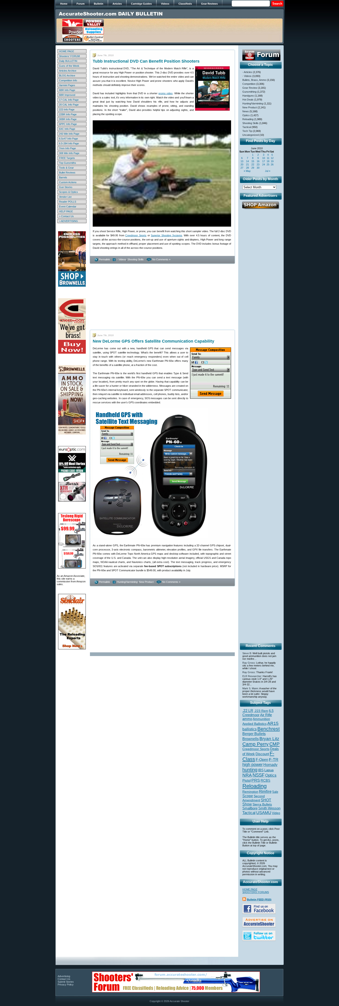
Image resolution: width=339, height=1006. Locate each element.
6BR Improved (67, 95)
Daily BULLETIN (68, 61)
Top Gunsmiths (67, 162)
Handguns (248, 95)
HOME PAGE (66, 51)
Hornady (270, 765)
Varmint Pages (67, 85)
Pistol (246, 780)
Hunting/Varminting (127, 582)
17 (263, 161)
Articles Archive (67, 70)
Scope (247, 796)
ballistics (249, 729)
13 (242, 161)
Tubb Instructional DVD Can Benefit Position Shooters (146, 61)
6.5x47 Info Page (68, 138)
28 (247, 167)
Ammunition (261, 719)
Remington (250, 791)
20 (242, 164)
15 (252, 161)
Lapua (269, 770)
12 (272, 158)
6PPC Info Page (68, 124)
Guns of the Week (69, 65)
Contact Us (64, 979)
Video (276, 813)
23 (258, 164)
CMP (274, 744)
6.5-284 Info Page (69, 143)
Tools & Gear (66, 167)
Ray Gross (248, 662)
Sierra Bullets (262, 804)
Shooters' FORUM (69, 56)
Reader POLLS (67, 201)
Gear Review (249, 87)
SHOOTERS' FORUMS (255, 892)
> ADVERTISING (68, 221)
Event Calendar (67, 206)
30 (258, 167)
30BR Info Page (68, 119)
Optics (246, 115)
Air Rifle (266, 715)
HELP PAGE (66, 211)
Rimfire (265, 791)
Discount (262, 754)
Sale (275, 791)
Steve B (246, 653)
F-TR (273, 759)
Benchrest (268, 728)
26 (272, 164)
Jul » (267, 171)
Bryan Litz (269, 738)
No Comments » (161, 259)
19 (272, 161)
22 (252, 164)
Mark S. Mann (250, 688)
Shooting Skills (136, 259)
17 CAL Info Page (69, 99)
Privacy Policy (66, 984)
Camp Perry (255, 744)
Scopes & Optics (68, 192)
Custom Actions (68, 182)
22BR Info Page (68, 114)
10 (263, 158)
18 (268, 161)
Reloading (247, 119)
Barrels (63, 177)
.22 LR (247, 711)
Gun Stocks (65, 187)
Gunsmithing (249, 91)
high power (252, 764)
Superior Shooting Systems (166, 235)
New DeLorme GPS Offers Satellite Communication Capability (153, 341)
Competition (249, 83)
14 (247, 161)
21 (247, 164)
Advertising (64, 976)
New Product (146, 582)
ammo (247, 719)
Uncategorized (250, 135)
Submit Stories (66, 981)
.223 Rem (261, 711)
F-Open (262, 759)
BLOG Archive (67, 75)
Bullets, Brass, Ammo (254, 80)
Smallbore (250, 808)
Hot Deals (247, 99)
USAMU (263, 812)
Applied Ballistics (254, 724)
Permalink (104, 259)
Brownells (250, 739)
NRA (247, 775)
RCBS (265, 780)
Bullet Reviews (67, 172)
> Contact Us (66, 216)
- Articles (247, 72)
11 (268, 158)
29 (252, 167)
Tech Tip (247, 131)
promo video (165, 93)
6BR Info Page (67, 90)
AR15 (273, 723)
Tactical (246, 127)
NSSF (259, 775)
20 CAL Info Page (69, 104)
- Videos (121, 259)
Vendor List (65, 196)
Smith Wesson (269, 808)
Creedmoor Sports (135, 235)
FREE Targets (67, 158)
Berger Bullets (254, 734)
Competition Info (68, 80)
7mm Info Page (67, 148)
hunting (249, 769)
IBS (261, 770)
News (245, 111)
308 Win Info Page (69, 153)
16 (258, 161)
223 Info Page (66, 109)
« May (247, 171)
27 (242, 167)
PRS (255, 780)
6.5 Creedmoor (258, 713)
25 (268, 164)
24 (263, 164)
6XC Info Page (67, 129)
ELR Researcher (251, 676)
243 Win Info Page (69, 133)
